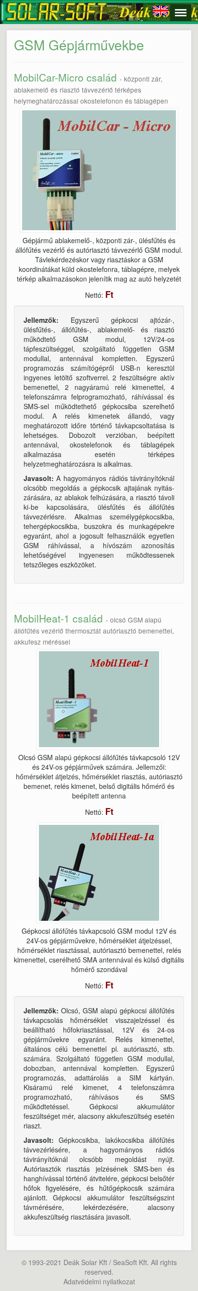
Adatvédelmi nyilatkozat (99, 1281)
